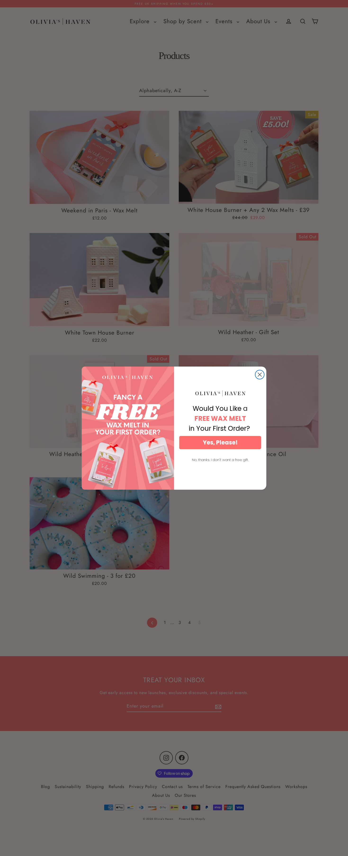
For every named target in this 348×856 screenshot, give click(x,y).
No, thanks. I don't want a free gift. (220, 459)
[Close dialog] (259, 374)
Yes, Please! (220, 442)
